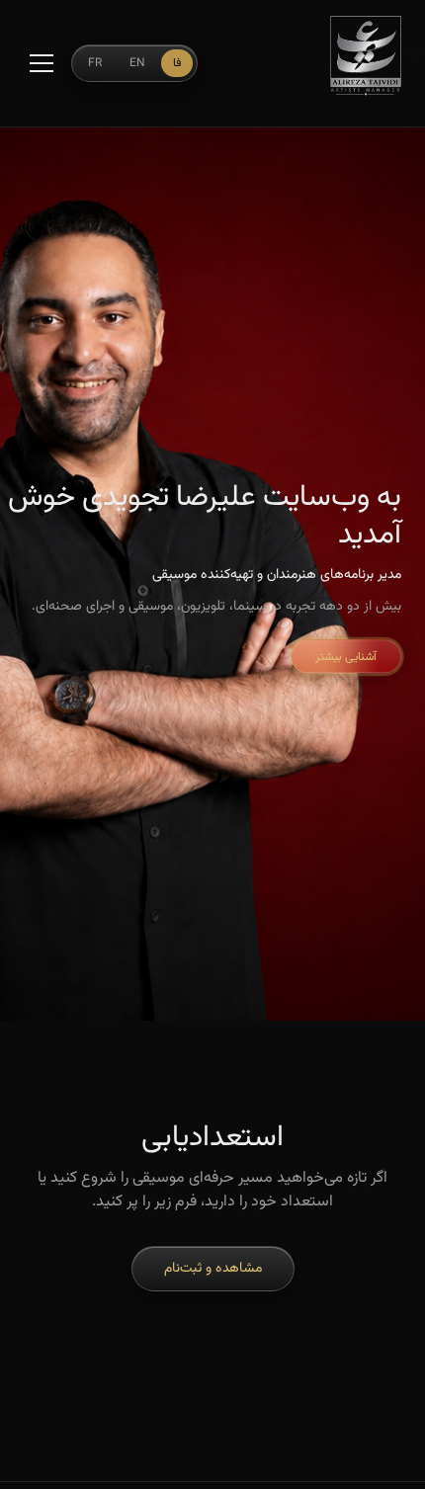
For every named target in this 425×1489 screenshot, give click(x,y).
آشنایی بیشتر (346, 657)
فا (177, 63)
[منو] (41, 63)
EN (137, 63)
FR (95, 63)
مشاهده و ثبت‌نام (213, 1269)
